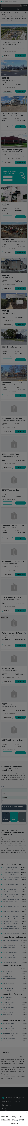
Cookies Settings (14, 1123)
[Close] (26, 1113)
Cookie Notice (20, 1120)
